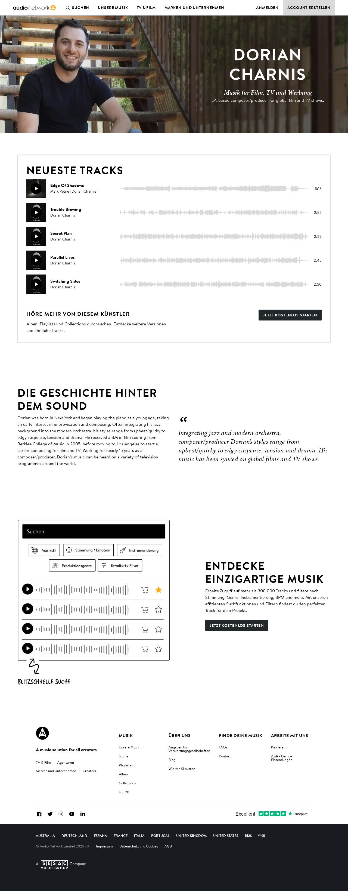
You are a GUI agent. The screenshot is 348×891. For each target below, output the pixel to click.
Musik (126, 735)
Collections (127, 783)
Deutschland (74, 835)
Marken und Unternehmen (194, 7)
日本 (248, 835)
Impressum (104, 846)
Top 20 (124, 792)
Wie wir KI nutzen (182, 768)
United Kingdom (191, 835)
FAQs (223, 747)
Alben (123, 774)
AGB (168, 846)
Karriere (277, 747)
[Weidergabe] (36, 188)
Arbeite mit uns (289, 735)
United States (225, 835)
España (100, 835)
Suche (123, 756)
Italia (139, 835)
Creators (89, 770)
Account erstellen (309, 7)
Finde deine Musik (240, 735)
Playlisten (126, 765)
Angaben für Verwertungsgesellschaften (189, 749)
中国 (261, 835)
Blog (172, 759)
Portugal (160, 835)
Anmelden (267, 7)
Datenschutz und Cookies (138, 846)
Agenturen (65, 762)
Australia (45, 835)
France (121, 835)
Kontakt (225, 756)
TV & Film (146, 7)
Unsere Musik (113, 7)
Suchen (80, 7)
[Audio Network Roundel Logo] (42, 733)
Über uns (180, 735)
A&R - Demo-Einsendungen (281, 758)
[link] (34, 7)
